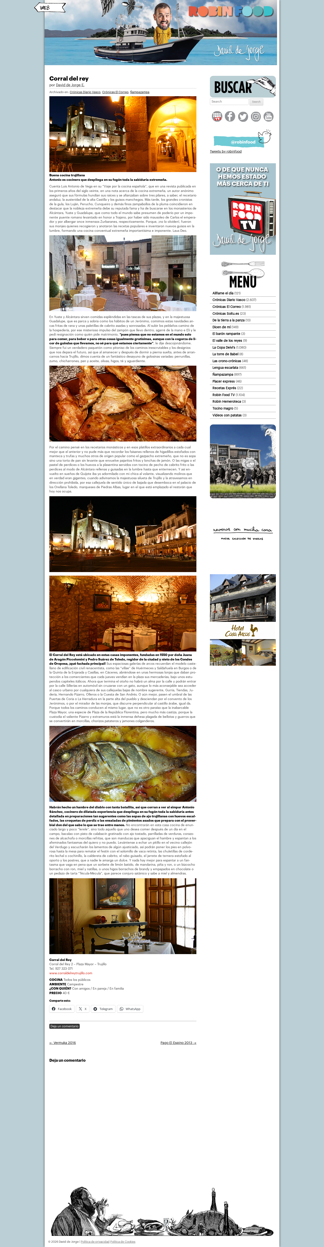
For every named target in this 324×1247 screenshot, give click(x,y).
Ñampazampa (139, 92)
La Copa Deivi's (224, 347)
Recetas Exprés (224, 388)
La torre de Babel (225, 354)
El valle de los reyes (227, 340)
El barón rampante (226, 333)
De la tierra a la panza (229, 320)
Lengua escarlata (225, 367)
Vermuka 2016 (62, 1043)
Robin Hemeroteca (227, 401)
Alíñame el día (223, 293)
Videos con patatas (227, 415)
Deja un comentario (65, 1026)
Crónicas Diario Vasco (85, 92)
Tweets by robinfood (226, 151)
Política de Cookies (122, 1241)
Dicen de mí (222, 327)
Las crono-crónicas (227, 361)
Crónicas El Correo (115, 92)
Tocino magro (223, 408)
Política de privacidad (95, 1241)
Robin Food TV (224, 394)
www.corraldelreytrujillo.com (70, 973)
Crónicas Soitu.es (226, 313)
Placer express (224, 381)
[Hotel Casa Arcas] (243, 664)
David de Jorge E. (70, 85)
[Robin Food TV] (243, 253)
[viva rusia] (243, 497)
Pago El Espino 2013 (178, 1043)
